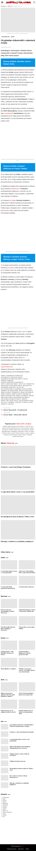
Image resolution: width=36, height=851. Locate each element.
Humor (4, 813)
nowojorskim (9, 113)
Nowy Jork (5, 400)
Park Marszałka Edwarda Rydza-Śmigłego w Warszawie (8, 628)
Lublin (4, 809)
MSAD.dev (22, 846)
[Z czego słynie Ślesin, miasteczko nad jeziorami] (9, 580)
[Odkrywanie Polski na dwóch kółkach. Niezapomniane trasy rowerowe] (4, 748)
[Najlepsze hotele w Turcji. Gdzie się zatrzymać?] (4, 756)
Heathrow (5, 385)
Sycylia (4, 402)
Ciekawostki (10, 443)
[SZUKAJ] (34, 2)
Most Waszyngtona (8, 395)
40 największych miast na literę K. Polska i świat (17, 516)
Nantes (24, 399)
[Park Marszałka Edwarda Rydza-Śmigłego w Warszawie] (9, 620)
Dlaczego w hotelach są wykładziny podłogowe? (17, 541)
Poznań (5, 806)
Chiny (3, 375)
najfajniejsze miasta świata (11, 399)
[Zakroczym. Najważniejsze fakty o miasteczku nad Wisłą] (27, 564)
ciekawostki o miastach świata (12, 379)
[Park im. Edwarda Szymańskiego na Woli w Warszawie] (9, 603)
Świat (4, 799)
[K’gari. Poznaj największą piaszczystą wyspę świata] (27, 686)
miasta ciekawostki (26, 390)
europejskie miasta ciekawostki (12, 382)
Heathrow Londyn (16, 385)
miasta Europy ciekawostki (11, 392)
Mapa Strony (21, 849)
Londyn (10, 268)
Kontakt (27, 849)
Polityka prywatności (11, 849)
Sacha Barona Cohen (26, 400)
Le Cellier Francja (8, 389)
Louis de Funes (27, 389)
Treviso (18, 402)
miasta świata (6, 394)
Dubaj (26, 379)
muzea (32, 395)
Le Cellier (20, 387)
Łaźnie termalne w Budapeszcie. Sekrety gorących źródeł (24, 653)
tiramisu (11, 402)
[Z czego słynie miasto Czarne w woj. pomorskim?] (18, 480)
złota (4, 210)
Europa (4, 800)
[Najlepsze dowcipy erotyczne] (4, 763)
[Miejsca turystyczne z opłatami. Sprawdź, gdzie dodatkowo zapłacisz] (9, 686)
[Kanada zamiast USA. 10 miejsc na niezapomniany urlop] (27, 704)
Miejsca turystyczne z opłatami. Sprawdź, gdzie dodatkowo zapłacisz (8, 695)
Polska (4, 802)
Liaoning (18, 389)
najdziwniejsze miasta (22, 397)
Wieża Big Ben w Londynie (8, 668)
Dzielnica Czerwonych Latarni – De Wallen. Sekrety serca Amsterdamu (27, 670)
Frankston (30, 384)
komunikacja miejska (9, 387)
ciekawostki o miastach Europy (12, 377)
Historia (5, 815)
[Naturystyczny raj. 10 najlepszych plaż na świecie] (9, 704)
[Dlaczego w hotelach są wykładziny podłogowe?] (18, 529)
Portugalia (14, 400)
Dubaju (13, 200)
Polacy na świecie (7, 812)
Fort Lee (22, 384)
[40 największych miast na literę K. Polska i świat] (18, 505)
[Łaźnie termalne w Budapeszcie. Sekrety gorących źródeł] (27, 645)
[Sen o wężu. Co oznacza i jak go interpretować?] (4, 778)
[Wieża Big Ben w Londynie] (9, 662)
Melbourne (15, 189)
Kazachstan (27, 385)
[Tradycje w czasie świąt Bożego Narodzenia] (18, 455)
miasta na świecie (27, 392)
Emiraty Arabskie (7, 380)
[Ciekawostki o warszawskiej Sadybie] (27, 620)
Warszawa (5, 803)
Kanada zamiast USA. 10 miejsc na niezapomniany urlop (26, 712)
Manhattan (5, 390)
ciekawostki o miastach (15, 375)
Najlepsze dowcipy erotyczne (17, 761)
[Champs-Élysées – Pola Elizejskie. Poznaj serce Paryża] (9, 645)
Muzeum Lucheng (7, 397)
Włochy (11, 404)
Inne (4, 816)
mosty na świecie (22, 395)
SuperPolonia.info (7, 367)
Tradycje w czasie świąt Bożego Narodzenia (15, 467)
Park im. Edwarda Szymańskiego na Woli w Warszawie (7, 611)
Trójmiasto (5, 805)
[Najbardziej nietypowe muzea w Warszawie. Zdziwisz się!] (27, 603)
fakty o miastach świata (10, 384)
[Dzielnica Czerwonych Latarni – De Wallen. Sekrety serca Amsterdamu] (27, 662)
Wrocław (5, 807)
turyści (25, 402)
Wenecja (4, 404)
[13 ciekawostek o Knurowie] (27, 580)
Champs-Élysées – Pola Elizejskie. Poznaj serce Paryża (7, 653)
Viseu (31, 402)
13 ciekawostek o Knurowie (26, 587)
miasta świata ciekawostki (22, 394)
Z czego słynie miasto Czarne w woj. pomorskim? (18, 492)
